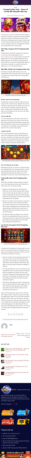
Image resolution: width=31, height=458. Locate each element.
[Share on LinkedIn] (22, 314)
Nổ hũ (13, 404)
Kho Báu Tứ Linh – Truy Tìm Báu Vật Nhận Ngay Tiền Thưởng (23, 335)
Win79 (14, 389)
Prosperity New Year (6, 34)
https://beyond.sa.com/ (7, 57)
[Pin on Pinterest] (19, 314)
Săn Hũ (15, 7)
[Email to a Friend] (17, 314)
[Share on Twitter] (14, 314)
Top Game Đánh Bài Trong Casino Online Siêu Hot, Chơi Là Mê (17, 373)
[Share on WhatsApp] (9, 314)
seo (23, 15)
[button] (2, 2)
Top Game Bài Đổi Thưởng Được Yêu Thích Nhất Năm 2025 (16, 367)
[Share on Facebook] (11, 314)
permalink (26, 319)
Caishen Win (22, 305)
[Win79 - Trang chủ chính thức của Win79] (15, 2)
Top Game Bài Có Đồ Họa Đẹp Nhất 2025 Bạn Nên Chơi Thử (17, 361)
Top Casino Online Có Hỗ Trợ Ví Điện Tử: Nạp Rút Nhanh (16, 355)
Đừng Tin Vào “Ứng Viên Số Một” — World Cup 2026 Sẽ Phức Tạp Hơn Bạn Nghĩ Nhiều (17, 349)
